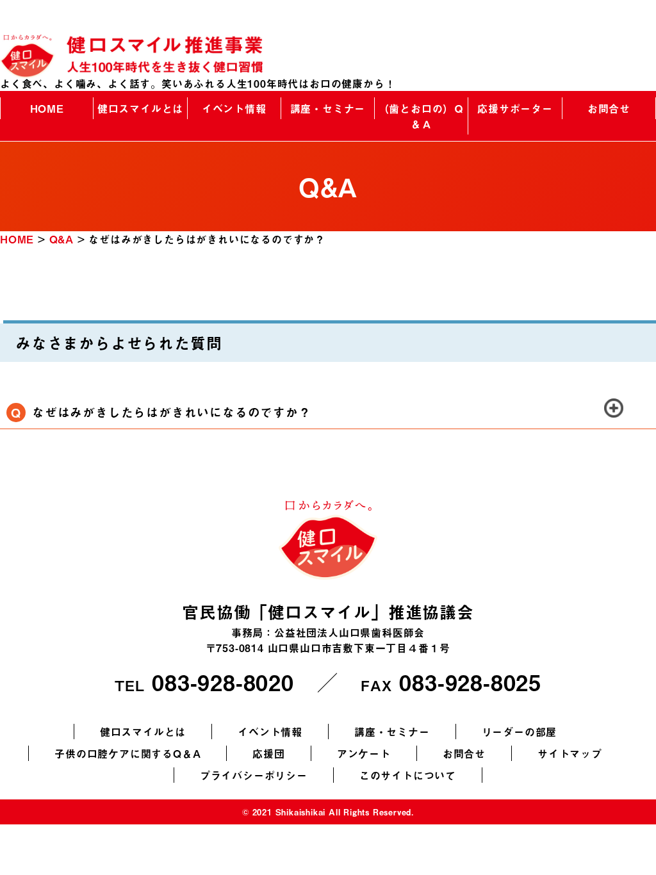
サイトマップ (569, 753)
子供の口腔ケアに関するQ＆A (127, 753)
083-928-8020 (223, 682)
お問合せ (608, 108)
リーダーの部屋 (519, 731)
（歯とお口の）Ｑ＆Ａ (421, 116)
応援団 (268, 753)
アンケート (364, 753)
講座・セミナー (328, 108)
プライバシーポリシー (254, 775)
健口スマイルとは (140, 108)
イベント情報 (234, 108)
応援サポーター (515, 108)
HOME (47, 108)
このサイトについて (407, 775)
